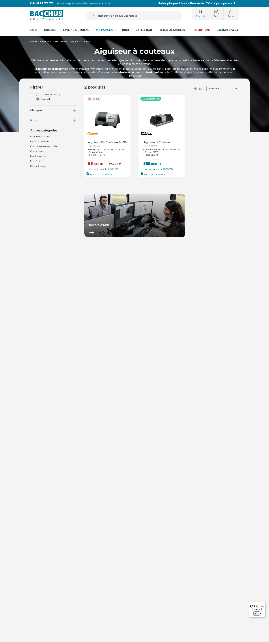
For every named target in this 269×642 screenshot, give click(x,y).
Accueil (33, 41)
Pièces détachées (171, 30)
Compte (200, 16)
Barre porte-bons (39, 141)
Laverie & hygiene (76, 30)
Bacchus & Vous (227, 30)
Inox (125, 30)
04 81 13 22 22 (41, 3)
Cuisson (50, 30)
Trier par (198, 88)
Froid (33, 30)
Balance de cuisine (40, 136)
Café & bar (144, 30)
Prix (33, 120)
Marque (36, 110)
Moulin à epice (38, 156)
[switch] (257, 613)
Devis (216, 16)
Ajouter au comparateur (100, 174)
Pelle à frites (36, 161)
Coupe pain (36, 151)
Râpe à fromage (38, 166)
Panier (231, 16)
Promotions (201, 30)
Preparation (105, 30)
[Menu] (263, 604)
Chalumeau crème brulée (43, 146)
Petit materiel (61, 41)
